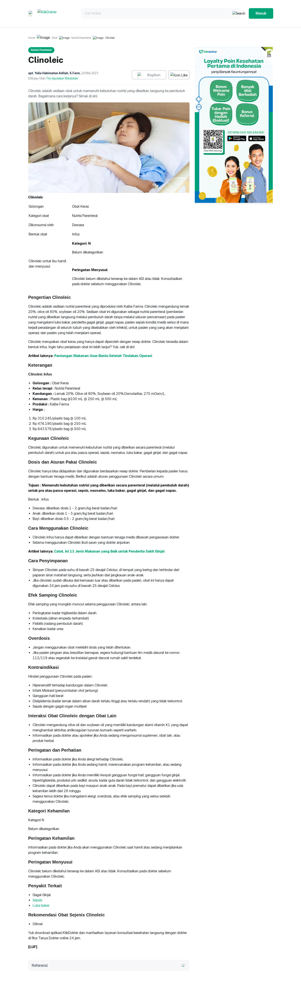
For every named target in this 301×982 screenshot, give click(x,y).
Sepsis (37, 900)
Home (31, 37)
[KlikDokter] (55, 13)
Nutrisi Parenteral (81, 37)
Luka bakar (41, 905)
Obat (54, 37)
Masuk (261, 13)
